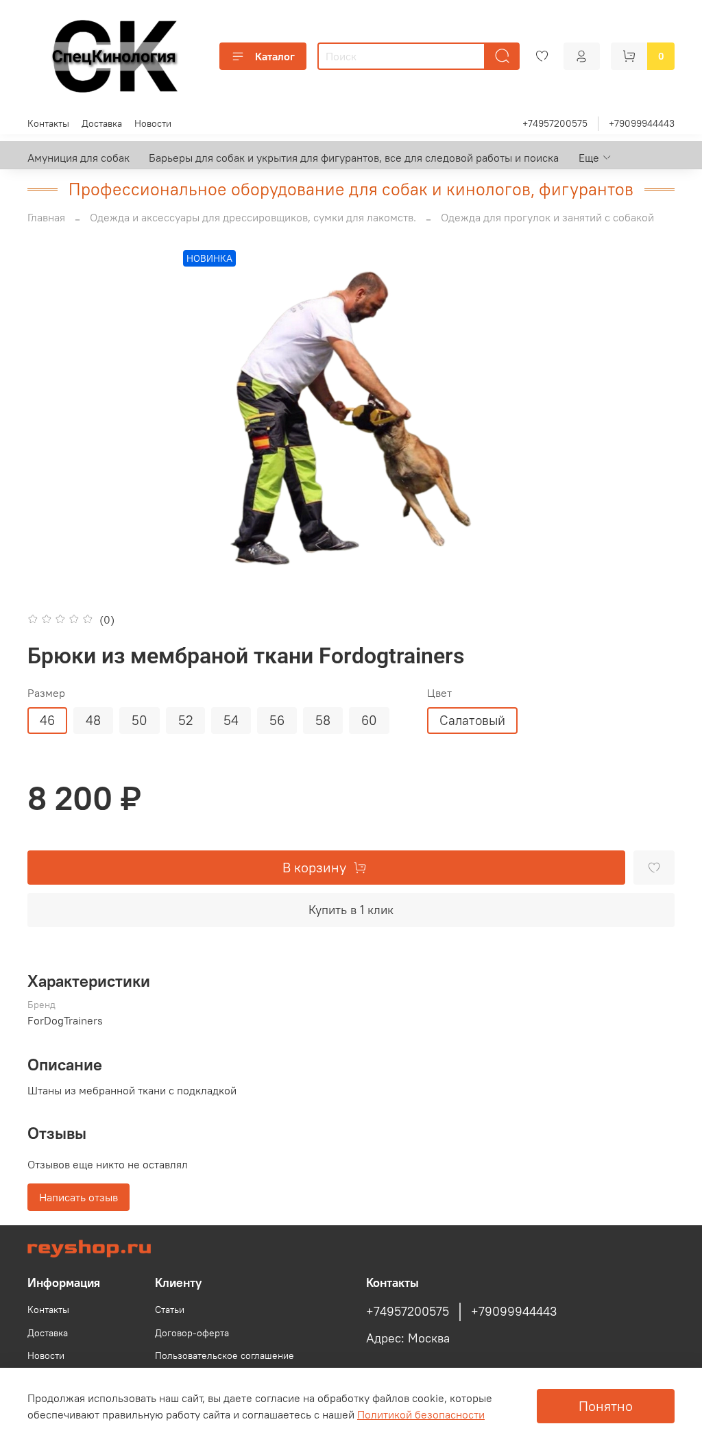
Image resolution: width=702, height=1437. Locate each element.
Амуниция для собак (78, 157)
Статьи (169, 1309)
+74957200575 (555, 123)
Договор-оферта (192, 1333)
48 (93, 720)
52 (185, 720)
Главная (46, 217)
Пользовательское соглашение (224, 1355)
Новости (152, 123)
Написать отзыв (78, 1197)
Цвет (439, 693)
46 (47, 720)
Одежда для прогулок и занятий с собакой (547, 217)
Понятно (606, 1405)
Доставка (102, 123)
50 (139, 720)
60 (369, 720)
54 (231, 720)
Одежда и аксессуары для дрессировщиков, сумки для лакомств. (253, 217)
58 (322, 720)
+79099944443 (642, 123)
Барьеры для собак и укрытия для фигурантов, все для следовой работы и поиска (354, 157)
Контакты (48, 123)
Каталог (275, 56)
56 (277, 720)
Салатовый (472, 720)
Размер (46, 693)
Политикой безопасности (421, 1414)
